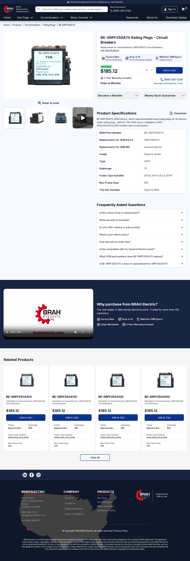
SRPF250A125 (131, 401)
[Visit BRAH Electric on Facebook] (31, 475)
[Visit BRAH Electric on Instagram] (38, 475)
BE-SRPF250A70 (154, 132)
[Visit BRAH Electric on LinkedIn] (25, 475)
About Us (69, 498)
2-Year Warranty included (117, 78)
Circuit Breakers (32, 25)
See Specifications (109, 50)
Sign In (172, 9)
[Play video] (83, 117)
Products (17, 25)
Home (6, 25)
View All (95, 457)
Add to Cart (169, 70)
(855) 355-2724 (122, 10)
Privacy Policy (121, 530)
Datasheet (180, 113)
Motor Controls (104, 506)
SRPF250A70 (151, 139)
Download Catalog (176, 17)
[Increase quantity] (151, 70)
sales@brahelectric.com (33, 515)
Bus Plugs (102, 498)
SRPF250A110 (85, 401)
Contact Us (70, 503)
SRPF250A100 (39, 401)
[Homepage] (9, 9)
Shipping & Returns (74, 508)
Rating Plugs (49, 25)
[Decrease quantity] (142, 70)
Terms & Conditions (74, 514)
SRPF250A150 (177, 401)
